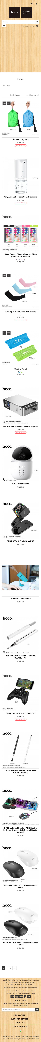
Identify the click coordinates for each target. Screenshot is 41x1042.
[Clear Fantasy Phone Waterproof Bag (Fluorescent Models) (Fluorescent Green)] (24, 259)
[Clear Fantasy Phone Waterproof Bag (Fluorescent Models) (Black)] (17, 259)
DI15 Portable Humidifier (20, 598)
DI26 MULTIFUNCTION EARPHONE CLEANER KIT (20, 657)
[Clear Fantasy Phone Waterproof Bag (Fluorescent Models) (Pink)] (22, 259)
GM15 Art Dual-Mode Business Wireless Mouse (20, 944)
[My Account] (37, 4)
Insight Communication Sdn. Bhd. (27, 1039)
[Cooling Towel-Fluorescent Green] (22, 372)
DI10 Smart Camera (20, 484)
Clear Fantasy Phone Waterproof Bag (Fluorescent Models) (20, 255)
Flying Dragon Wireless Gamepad (20, 713)
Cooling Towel (20, 369)
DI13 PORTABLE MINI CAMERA (20, 541)
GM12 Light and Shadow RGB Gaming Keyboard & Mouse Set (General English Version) (20, 830)
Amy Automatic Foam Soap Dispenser (20, 197)
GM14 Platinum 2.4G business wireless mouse (20, 886)
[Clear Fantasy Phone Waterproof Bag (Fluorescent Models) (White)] (19, 259)
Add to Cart (18, 149)
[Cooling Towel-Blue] (19, 372)
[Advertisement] (20, 51)
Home (8, 85)
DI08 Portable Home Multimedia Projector (21, 426)
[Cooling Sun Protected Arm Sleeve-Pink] (20, 315)
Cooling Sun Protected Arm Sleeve (20, 312)
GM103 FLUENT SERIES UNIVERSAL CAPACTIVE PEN (20, 772)
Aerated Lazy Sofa (20, 140)
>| (14, 968)
